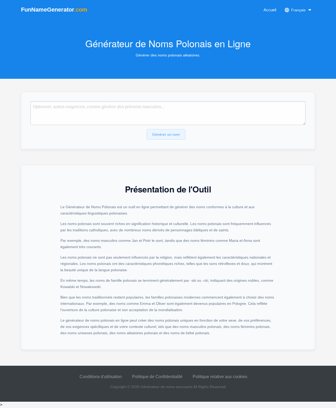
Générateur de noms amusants (166, 387)
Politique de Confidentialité (157, 376)
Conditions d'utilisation (101, 376)
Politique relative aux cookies (220, 376)
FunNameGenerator (54, 9)
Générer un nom (166, 134)
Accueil (270, 10)
